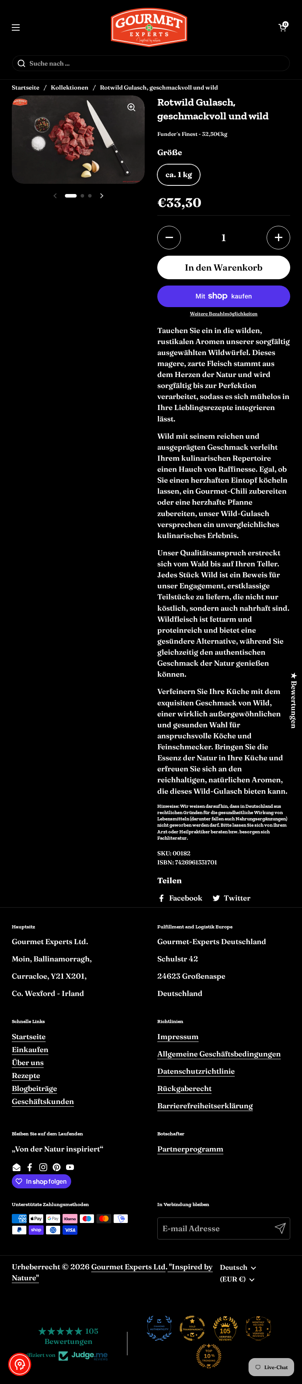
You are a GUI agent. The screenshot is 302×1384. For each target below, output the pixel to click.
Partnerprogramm (190, 1148)
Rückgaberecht (184, 1088)
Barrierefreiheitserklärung (205, 1105)
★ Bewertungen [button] (293, 700)
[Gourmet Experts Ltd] (149, 27)
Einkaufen (30, 1049)
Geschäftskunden (43, 1101)
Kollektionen (69, 87)
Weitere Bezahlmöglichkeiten (224, 314)
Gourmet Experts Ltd (128, 1266)
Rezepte (26, 1075)
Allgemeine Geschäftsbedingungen (219, 1053)
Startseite (25, 87)
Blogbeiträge (34, 1088)
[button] (169, 237)
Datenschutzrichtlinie (196, 1071)
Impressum (178, 1036)
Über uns (28, 1062)
